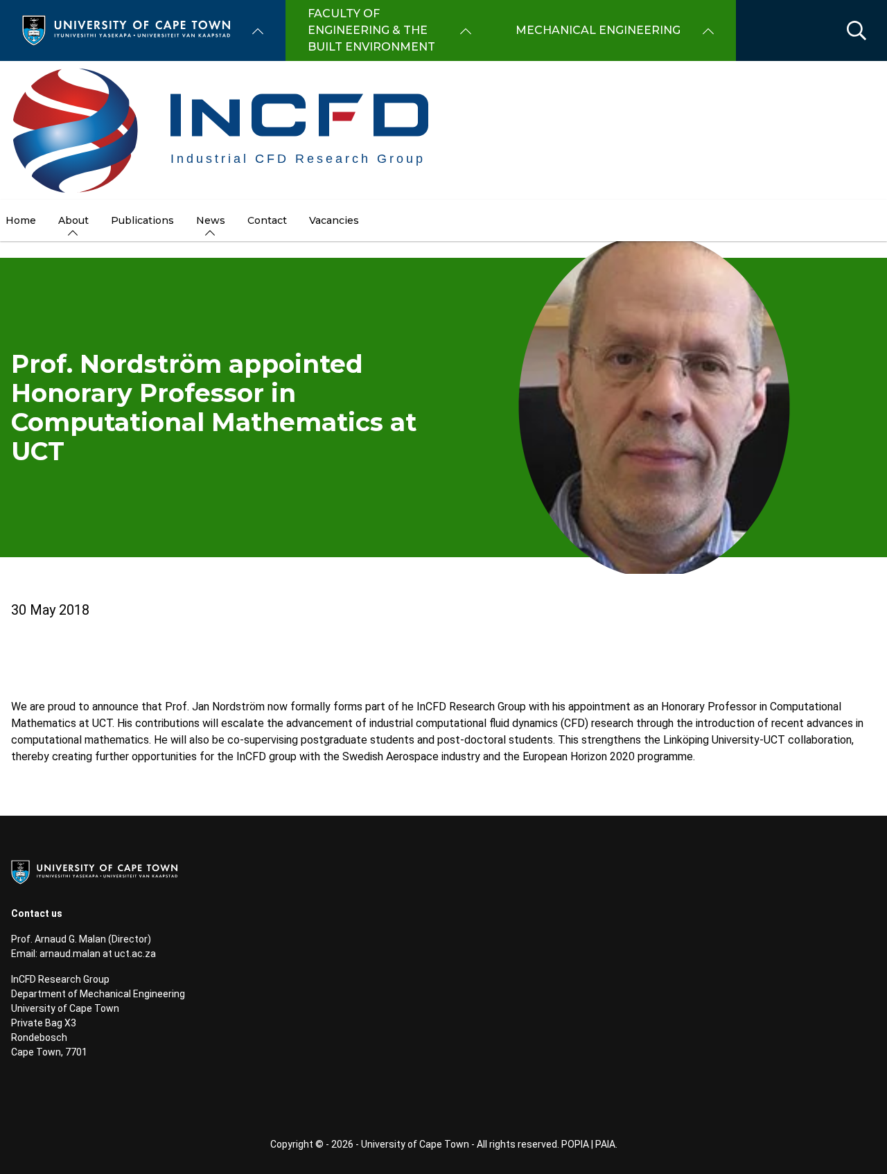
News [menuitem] (210, 220)
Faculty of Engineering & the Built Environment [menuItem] (371, 30)
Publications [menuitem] (142, 220)
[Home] (126, 29)
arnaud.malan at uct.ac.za (97, 953)
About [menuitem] (73, 220)
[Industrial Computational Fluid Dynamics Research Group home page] (222, 130)
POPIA (575, 1144)
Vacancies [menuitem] (334, 220)
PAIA (605, 1144)
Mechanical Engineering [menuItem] (598, 30)
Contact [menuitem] (267, 220)
